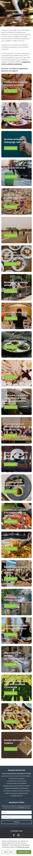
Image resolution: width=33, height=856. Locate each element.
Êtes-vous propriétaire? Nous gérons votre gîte (16, 773)
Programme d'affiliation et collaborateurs (16, 788)
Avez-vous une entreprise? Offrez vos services (16, 791)
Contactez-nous (16, 831)
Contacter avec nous (16, 796)
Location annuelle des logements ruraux (16, 793)
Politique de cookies (23, 847)
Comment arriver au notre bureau (16, 781)
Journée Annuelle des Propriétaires (16, 783)
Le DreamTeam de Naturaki (16, 778)
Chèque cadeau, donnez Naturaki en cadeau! (16, 786)
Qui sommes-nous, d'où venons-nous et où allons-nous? (16, 776)
